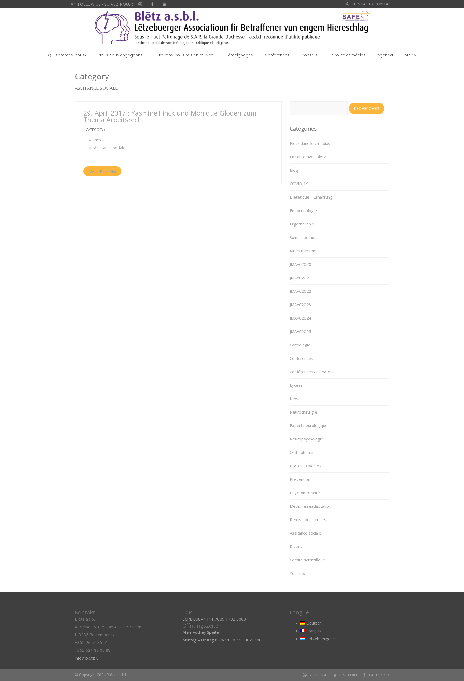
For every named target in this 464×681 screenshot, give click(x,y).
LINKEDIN (348, 675)
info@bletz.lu (87, 658)
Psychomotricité (305, 492)
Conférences (277, 55)
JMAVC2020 (300, 264)
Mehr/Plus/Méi (102, 171)
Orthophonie (301, 452)
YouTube (298, 573)
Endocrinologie (303, 210)
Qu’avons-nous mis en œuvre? (184, 55)
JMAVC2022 (300, 291)
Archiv (410, 55)
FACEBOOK (379, 675)
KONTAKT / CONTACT (372, 3)
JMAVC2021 (300, 277)
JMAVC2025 (300, 331)
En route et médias (347, 55)
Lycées (296, 385)
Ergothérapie (302, 224)
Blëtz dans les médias (310, 143)
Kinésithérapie (303, 250)
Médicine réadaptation (310, 506)
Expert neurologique (309, 425)
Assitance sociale (109, 147)
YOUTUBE (318, 675)
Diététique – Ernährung (311, 197)
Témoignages (239, 55)
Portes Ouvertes (305, 465)
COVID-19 (299, 183)
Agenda (385, 55)
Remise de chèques (308, 519)
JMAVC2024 (300, 318)
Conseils (309, 55)
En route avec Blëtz (308, 156)
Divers (296, 546)
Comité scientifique (307, 559)
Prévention (300, 479)
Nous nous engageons (121, 55)
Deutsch (313, 623)
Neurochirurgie (303, 412)
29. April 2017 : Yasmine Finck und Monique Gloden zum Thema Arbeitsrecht (169, 116)
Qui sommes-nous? (67, 55)
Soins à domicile (304, 237)
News (99, 139)
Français (313, 630)
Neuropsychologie (306, 439)
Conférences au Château (312, 371)
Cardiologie (300, 344)
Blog (294, 170)
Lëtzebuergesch (321, 638)
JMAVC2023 (300, 304)
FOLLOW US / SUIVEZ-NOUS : (105, 4)
